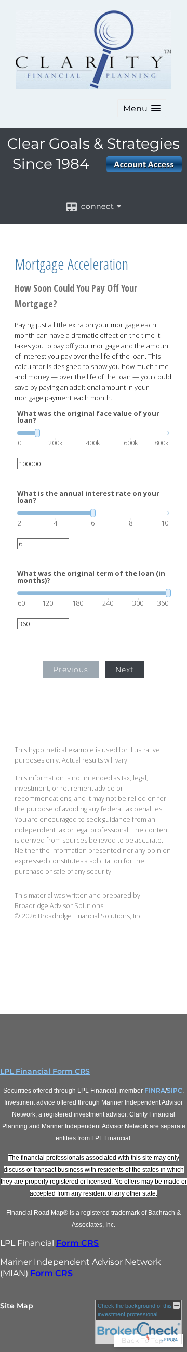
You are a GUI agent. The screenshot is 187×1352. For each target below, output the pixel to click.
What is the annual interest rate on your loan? (88, 497)
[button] (141, 108)
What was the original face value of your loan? (88, 417)
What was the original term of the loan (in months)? (91, 577)
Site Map (16, 1305)
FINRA (154, 1090)
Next (124, 669)
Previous (70, 669)
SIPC (174, 1090)
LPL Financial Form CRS (45, 1071)
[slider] (93, 433)
